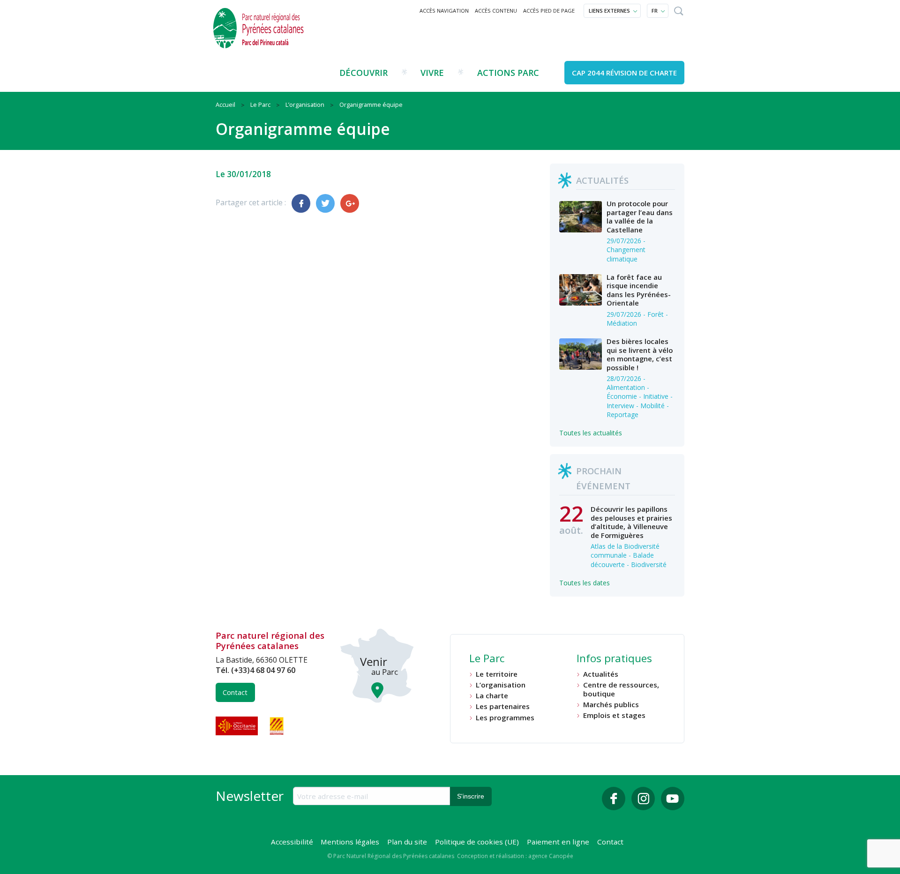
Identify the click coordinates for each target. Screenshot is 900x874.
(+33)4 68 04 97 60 (263, 670)
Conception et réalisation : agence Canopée (515, 856)
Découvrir (363, 72)
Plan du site (407, 841)
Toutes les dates (584, 582)
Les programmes (505, 717)
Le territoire (497, 674)
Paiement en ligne (558, 841)
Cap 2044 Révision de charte (624, 72)
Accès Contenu (496, 10)
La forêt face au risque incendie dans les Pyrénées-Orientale (639, 289)
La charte (492, 695)
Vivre (432, 72)
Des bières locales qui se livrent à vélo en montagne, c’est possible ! (640, 354)
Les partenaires (503, 706)
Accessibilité (292, 841)
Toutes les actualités (590, 432)
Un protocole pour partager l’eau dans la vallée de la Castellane (640, 216)
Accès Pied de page (549, 10)
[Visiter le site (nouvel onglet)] (238, 726)
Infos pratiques (614, 659)
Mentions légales (350, 841)
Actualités (600, 674)
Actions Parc (508, 72)
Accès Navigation (444, 10)
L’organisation (500, 684)
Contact (235, 692)
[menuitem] (444, 11)
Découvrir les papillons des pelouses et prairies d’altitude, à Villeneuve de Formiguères (631, 521)
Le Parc (486, 659)
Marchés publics (611, 704)
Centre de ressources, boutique (621, 689)
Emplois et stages (614, 715)
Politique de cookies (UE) (477, 841)
